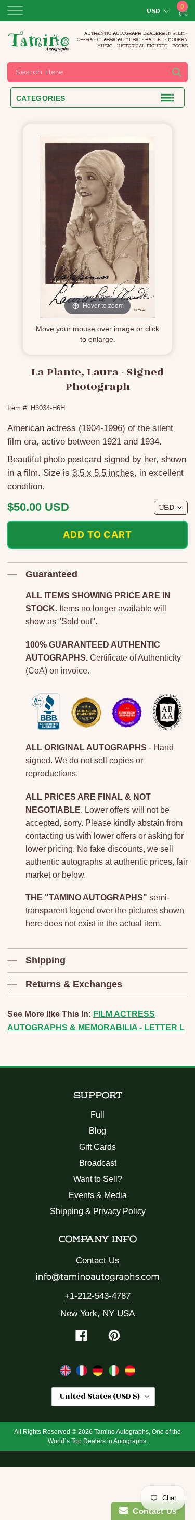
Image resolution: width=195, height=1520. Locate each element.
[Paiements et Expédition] (83, 1372)
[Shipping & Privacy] (67, 1372)
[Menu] (15, 10)
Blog (97, 1130)
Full (97, 1114)
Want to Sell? (97, 1179)
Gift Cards (97, 1146)
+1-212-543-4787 (97, 1296)
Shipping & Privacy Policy (98, 1211)
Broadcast (97, 1163)
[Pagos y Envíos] (130, 1372)
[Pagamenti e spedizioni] (115, 1372)
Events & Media (98, 1195)
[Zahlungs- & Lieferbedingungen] (99, 1372)
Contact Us (98, 1261)
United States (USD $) (100, 1397)
